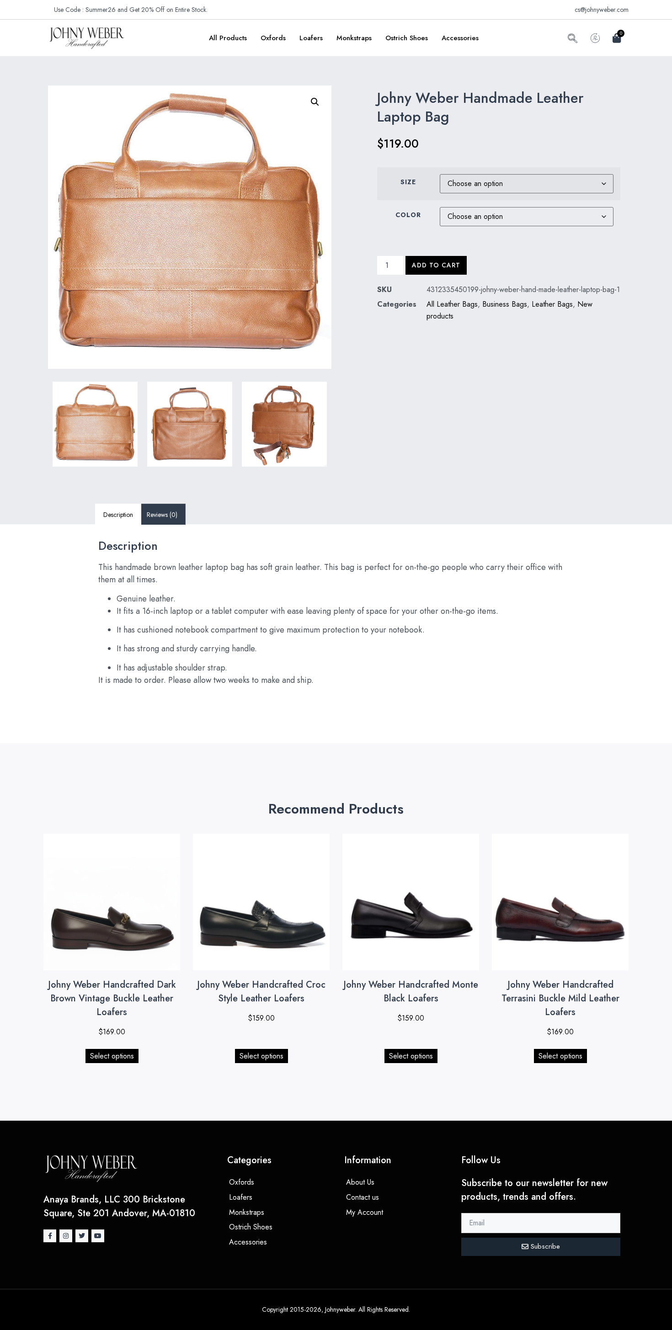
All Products (228, 38)
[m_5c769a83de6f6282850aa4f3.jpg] (189, 424)
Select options (112, 1056)
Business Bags (504, 304)
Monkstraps (354, 38)
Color (408, 214)
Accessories (460, 38)
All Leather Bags (452, 304)
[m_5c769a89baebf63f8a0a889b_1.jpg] (95, 424)
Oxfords (273, 38)
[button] (572, 39)
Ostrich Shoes (406, 38)
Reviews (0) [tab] (162, 514)
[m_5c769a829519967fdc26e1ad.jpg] (284, 424)
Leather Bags (552, 304)
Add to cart (436, 265)
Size (408, 181)
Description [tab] (118, 514)
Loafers (311, 38)
